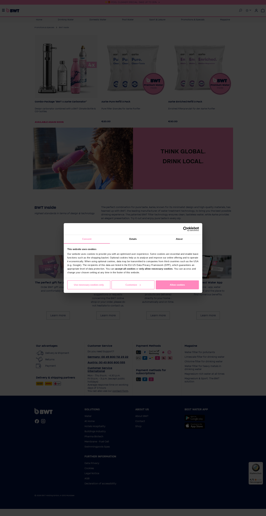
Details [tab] (133, 239)
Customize (131, 284)
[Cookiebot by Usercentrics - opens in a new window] (185, 229)
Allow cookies (177, 284)
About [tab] (179, 239)
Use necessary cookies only (89, 284)
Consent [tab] (86, 239)
